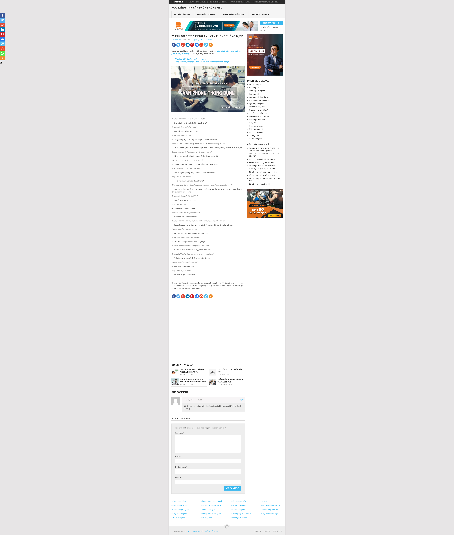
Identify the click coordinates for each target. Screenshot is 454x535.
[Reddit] (197, 45)
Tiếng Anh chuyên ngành (270, 514)
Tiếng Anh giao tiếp (238, 501)
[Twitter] (178, 45)
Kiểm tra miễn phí (271, 23)
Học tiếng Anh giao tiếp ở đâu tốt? (262, 169)
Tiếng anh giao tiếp (256, 129)
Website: (178, 477)
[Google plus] (183, 45)
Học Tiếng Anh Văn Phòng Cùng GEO (196, 7)
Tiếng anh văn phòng (179, 501)
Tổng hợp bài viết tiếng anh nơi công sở (191, 59)
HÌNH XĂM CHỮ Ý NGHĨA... (218, 2)
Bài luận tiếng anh (182, 14)
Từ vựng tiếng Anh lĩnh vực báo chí (262, 159)
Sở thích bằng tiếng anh (233, 14)
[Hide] (1, 62)
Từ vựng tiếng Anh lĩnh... (240, 2)
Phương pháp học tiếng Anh (259, 110)
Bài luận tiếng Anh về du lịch (259, 184)
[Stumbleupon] (201, 45)
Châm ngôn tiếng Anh (179, 505)
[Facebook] (174, 45)
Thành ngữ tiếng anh (257, 119)
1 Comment (208, 40)
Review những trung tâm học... (265, 2)
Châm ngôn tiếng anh (260, 14)
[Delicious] (206, 45)
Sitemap (264, 501)
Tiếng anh (253, 123)
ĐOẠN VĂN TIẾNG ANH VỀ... (196, 2)
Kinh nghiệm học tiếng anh (259, 100)
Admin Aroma (176, 40)
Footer (267, 531)
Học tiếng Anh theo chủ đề (211, 505)
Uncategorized (254, 135)
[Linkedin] (188, 45)
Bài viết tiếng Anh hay (269, 509)
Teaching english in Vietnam (259, 116)
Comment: (179, 433)
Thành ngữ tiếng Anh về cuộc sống (262, 166)
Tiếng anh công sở (256, 126)
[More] (211, 45)
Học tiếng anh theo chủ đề (259, 97)
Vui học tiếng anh (255, 139)
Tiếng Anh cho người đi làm (271, 505)
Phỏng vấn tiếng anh (206, 14)
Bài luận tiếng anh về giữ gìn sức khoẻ (263, 172)
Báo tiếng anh (254, 88)
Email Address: (181, 467)
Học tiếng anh (197, 40)
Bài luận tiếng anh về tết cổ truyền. (262, 175)
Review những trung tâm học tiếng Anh (263, 162)
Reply (241, 400)
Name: (178, 456)
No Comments (184, 374)
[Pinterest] (192, 45)
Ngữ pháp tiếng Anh (256, 104)
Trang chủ (277, 531)
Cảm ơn (257, 531)
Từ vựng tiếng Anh (256, 132)
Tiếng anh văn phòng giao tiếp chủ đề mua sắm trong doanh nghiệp (202, 62)
